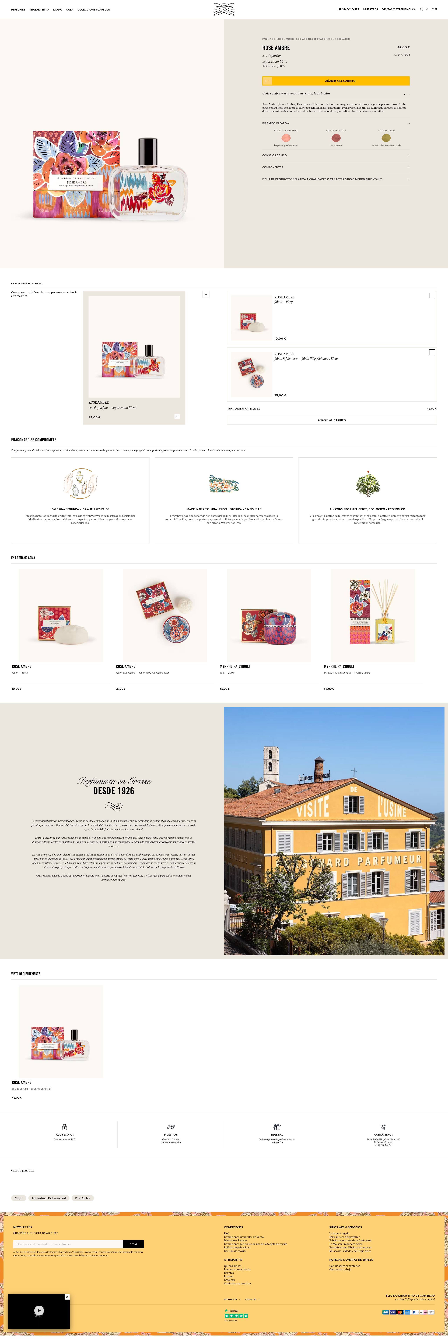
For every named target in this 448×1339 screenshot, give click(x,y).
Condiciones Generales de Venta (244, 1237)
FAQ (226, 1233)
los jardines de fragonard (49, 1198)
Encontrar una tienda (237, 1269)
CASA (69, 9)
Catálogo (229, 1280)
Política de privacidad (237, 1247)
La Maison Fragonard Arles (345, 1244)
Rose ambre (82, 1198)
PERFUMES (18, 9)
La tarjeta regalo (339, 1233)
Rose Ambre (284, 297)
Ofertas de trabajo (340, 1269)
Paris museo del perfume (344, 1237)
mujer (19, 1198)
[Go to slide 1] (404, 94)
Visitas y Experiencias (398, 9)
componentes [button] (272, 167)
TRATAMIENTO (39, 9)
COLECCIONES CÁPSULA (94, 9)
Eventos (229, 1273)
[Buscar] (421, 9)
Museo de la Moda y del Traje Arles (350, 1251)
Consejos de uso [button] (274, 155)
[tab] (336, 123)
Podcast (228, 1276)
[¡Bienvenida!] (224, 9)
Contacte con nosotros (237, 1283)
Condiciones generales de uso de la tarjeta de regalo (255, 1244)
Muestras (370, 9)
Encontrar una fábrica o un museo (350, 1247)
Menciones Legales (235, 1240)
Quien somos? (232, 1266)
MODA (57, 9)
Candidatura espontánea (344, 1266)
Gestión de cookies (235, 1251)
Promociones (348, 9)
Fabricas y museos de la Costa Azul (350, 1240)
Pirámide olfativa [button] (275, 123)
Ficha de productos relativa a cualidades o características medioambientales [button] (322, 179)
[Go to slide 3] (409, 94)
